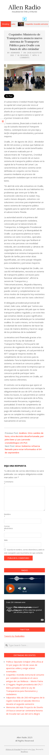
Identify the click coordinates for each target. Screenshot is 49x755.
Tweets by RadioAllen (14, 636)
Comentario (7, 483)
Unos (33, 749)
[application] (24, 611)
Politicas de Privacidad (13, 749)
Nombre (7, 515)
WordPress (24, 751)
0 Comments (29, 56)
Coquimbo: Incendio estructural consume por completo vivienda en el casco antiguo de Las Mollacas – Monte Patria (25, 678)
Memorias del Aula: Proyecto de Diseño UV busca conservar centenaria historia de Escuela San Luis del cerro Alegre (24, 710)
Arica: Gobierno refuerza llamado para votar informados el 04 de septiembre (23, 449)
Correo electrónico (7, 528)
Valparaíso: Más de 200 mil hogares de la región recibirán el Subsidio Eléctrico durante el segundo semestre (25, 700)
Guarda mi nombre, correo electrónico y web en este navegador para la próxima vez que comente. (24, 551)
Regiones (24, 55)
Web (6, 540)
